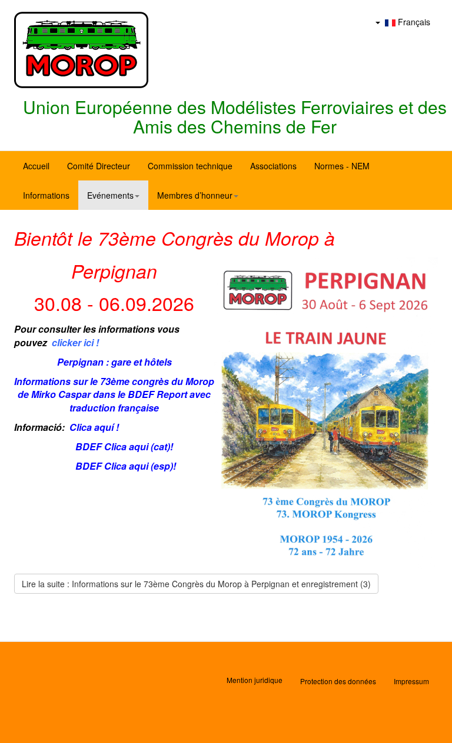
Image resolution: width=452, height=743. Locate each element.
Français (413, 22)
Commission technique (190, 166)
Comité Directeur (98, 166)
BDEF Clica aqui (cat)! (124, 446)
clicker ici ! (75, 342)
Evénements (110, 195)
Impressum (411, 681)
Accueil (36, 166)
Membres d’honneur (194, 195)
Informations (46, 195)
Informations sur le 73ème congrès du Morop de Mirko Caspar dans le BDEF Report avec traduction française (114, 394)
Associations (273, 166)
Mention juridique (254, 680)
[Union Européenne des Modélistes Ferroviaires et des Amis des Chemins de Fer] (81, 50)
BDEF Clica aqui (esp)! (125, 466)
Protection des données (338, 681)
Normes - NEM (342, 166)
